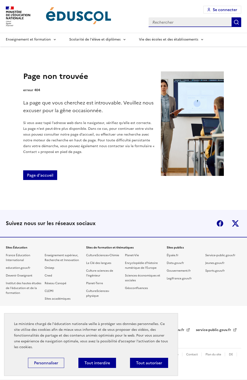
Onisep (49, 268)
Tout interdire (97, 363)
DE (231, 354)
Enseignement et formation (28, 39)
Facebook (220, 223)
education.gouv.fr (18, 268)
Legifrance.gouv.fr (179, 278)
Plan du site (214, 354)
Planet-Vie (132, 255)
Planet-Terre (94, 283)
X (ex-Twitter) (235, 223)
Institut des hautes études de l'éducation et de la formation (23, 288)
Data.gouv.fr (175, 263)
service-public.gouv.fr (214, 329)
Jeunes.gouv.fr (215, 263)
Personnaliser (46, 363)
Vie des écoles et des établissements (168, 39)
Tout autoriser (149, 363)
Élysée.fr (172, 255)
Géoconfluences (136, 288)
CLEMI (49, 291)
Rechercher (236, 22)
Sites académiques (57, 299)
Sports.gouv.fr (215, 271)
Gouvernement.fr (179, 271)
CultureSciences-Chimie (102, 255)
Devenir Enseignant (19, 275)
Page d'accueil (40, 175)
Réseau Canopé (55, 283)
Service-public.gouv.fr (220, 255)
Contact (192, 354)
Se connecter (225, 10)
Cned (48, 275)
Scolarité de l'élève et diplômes (95, 39)
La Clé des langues (98, 263)
